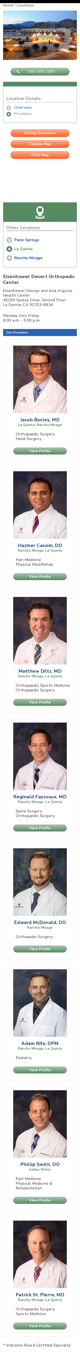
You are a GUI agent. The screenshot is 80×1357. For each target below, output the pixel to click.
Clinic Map (40, 155)
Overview (23, 107)
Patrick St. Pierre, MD (40, 1295)
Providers (23, 113)
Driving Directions (40, 133)
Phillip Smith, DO (40, 1164)
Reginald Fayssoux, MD (40, 797)
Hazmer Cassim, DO (40, 545)
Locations (25, 5)
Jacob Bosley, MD (40, 420)
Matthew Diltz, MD (40, 671)
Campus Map (40, 144)
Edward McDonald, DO (40, 922)
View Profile (40, 451)
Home (8, 5)
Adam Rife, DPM (40, 1043)
